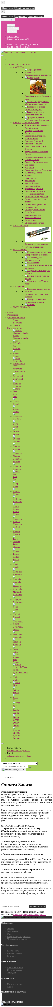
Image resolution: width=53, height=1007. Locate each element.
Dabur (16, 411)
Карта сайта (13, 951)
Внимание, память (33, 144)
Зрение (28, 175)
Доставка (17, 323)
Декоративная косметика (36, 255)
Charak (16, 404)
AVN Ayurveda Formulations (19, 369)
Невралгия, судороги (35, 191)
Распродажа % (21, 307)
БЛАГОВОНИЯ (20, 225)
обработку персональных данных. (29, 914)
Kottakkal (17, 574)
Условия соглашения (17, 939)
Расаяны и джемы (33, 115)
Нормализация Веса (34, 194)
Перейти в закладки (24, 8)
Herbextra (17, 501)
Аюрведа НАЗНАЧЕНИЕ (26, 122)
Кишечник (30, 180)
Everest (16, 441)
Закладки (11, 973)
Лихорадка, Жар (32, 186)
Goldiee (16, 449)
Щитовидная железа (34, 223)
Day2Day (17, 419)
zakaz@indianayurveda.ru (19, 756)
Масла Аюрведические (36, 104)
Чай (33, 304)
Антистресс (30, 133)
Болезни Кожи (31, 138)
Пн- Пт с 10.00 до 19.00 (18, 750)
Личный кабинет (15, 967)
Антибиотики (31, 128)
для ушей (29, 167)
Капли (36, 77)
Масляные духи (32, 260)
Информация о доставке (18, 936)
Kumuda (17, 582)
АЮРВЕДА (18, 67)
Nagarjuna (18, 602)
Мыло (36, 262)
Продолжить (7, 8)
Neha (15, 609)
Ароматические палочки (36, 244)
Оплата (16, 325)
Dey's (15, 426)
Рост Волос (30, 212)
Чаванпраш (44, 120)
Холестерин (30, 220)
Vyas (15, 705)
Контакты (11, 956)
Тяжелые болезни (33, 217)
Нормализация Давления (36, 196)
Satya (15, 652)
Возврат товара (14, 953)
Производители (14, 328)
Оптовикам (12, 315)
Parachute (17, 637)
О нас (15, 320)
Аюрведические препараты (38, 75)
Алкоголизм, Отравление (37, 125)
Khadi (16, 567)
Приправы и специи (34, 302)
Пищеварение (31, 207)
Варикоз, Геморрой (34, 141)
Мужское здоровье (34, 188)
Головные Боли (32, 159)
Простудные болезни (35, 209)
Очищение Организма (35, 204)
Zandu (16, 713)
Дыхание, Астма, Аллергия (38, 170)
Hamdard (17, 469)
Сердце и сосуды (33, 215)
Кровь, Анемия (32, 183)
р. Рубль (12, 31)
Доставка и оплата (16, 317)
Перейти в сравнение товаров (29, 16)
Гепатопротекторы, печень (38, 157)
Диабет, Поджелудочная (36, 162)
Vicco (15, 700)
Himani (16, 534)
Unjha (16, 680)
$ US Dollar (13, 28)
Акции (10, 312)
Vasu (15, 685)
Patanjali (17, 644)
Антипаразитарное (34, 130)
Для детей (29, 165)
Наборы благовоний (34, 247)
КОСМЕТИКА (20, 249)
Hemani (16, 494)
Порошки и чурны (33, 109)
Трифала (40, 117)
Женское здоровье (33, 173)
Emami (16, 434)
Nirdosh (16, 617)
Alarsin (16, 356)
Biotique (17, 386)
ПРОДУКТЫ (19, 286)
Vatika (16, 692)
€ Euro (11, 25)
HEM (15, 486)
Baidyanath (18, 379)
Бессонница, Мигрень (35, 136)
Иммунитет (30, 178)
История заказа (14, 970)
